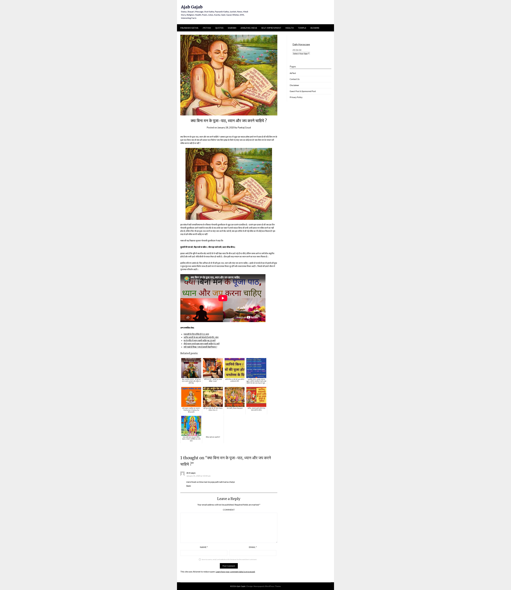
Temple (302, 28)
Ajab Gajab (192, 6)
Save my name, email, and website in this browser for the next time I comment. (229, 559)
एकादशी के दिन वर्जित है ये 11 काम (196, 334)
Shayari (232, 28)
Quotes (219, 28)
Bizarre (315, 28)
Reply (188, 486)
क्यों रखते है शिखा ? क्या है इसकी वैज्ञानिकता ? (200, 347)
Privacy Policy (296, 97)
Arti (188, 472)
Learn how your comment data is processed (235, 571)
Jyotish (207, 28)
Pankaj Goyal (244, 127)
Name (204, 547)
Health (289, 28)
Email (253, 547)
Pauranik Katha (189, 28)
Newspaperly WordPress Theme (267, 586)
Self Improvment (271, 28)
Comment (229, 509)
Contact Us (295, 79)
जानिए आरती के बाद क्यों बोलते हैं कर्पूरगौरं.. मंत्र (201, 337)
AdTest (293, 73)
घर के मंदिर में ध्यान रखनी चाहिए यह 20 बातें (199, 340)
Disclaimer (294, 85)
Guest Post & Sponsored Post (303, 91)
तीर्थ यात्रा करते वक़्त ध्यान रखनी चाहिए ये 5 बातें (201, 343)
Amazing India (249, 28)
